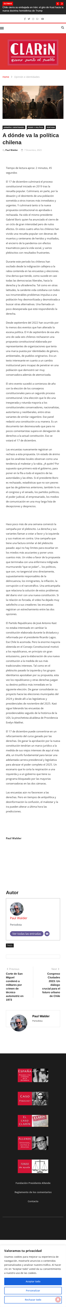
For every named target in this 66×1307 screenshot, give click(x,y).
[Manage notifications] (58, 1299)
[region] (33, 1276)
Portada (51, 127)
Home (6, 76)
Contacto (33, 1201)
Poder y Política (35, 127)
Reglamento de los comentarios (33, 1192)
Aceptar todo (33, 1281)
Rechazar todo (33, 1299)
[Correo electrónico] (47, 933)
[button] (57, 3)
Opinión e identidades (27, 76)
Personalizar (33, 1290)
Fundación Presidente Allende (33, 1183)
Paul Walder (11, 150)
